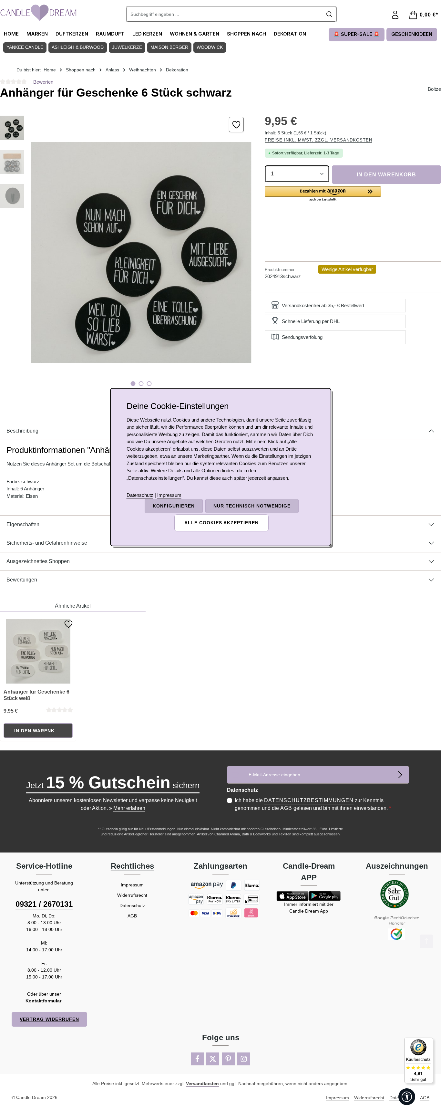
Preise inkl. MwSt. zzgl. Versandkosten (318, 140)
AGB (286, 808)
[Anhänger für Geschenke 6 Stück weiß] (38, 651)
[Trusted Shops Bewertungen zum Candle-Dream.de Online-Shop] (418, 1060)
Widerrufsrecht (132, 895)
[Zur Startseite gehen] (38, 13)
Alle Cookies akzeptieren (221, 522)
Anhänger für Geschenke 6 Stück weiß (36, 695)
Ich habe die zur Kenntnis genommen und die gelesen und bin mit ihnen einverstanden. (313, 804)
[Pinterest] (228, 1058)
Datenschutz (132, 905)
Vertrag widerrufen (49, 1019)
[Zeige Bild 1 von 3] (133, 383)
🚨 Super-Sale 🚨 (356, 34)
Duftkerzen (72, 34)
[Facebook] (197, 1058)
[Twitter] (212, 1058)
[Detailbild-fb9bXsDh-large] (141, 252)
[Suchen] (329, 14)
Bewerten (42, 82)
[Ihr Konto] (395, 15)
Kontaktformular (43, 1000)
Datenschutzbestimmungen (309, 800)
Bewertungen (21, 579)
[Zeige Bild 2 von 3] (141, 383)
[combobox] (224, 14)
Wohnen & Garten (194, 34)
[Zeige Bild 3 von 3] (149, 383)
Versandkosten (202, 1083)
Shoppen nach (246, 34)
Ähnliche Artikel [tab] (73, 606)
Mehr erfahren (129, 808)
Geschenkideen (411, 34)
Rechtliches (132, 866)
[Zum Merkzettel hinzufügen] (236, 124)
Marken (37, 34)
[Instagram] (243, 1058)
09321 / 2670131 (44, 904)
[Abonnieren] (400, 775)
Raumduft (110, 34)
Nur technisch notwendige (252, 505)
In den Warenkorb (386, 174)
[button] (323, 194)
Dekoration (290, 34)
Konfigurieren (174, 505)
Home (11, 34)
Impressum (132, 884)
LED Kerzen (147, 34)
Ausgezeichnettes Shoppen (38, 561)
